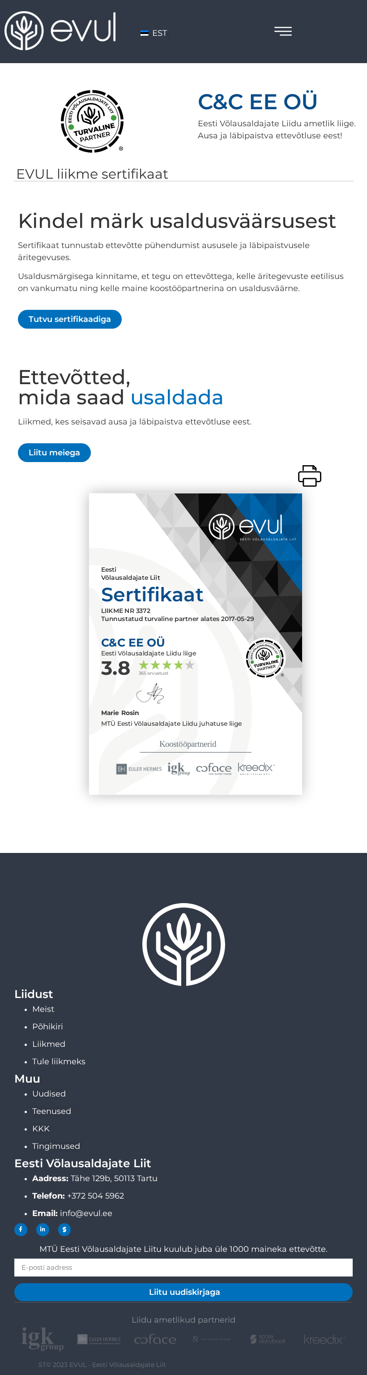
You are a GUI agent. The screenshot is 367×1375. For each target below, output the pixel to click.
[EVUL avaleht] (59, 47)
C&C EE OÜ (258, 102)
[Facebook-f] (20, 1229)
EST (158, 33)
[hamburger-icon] (283, 32)
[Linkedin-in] (42, 1229)
